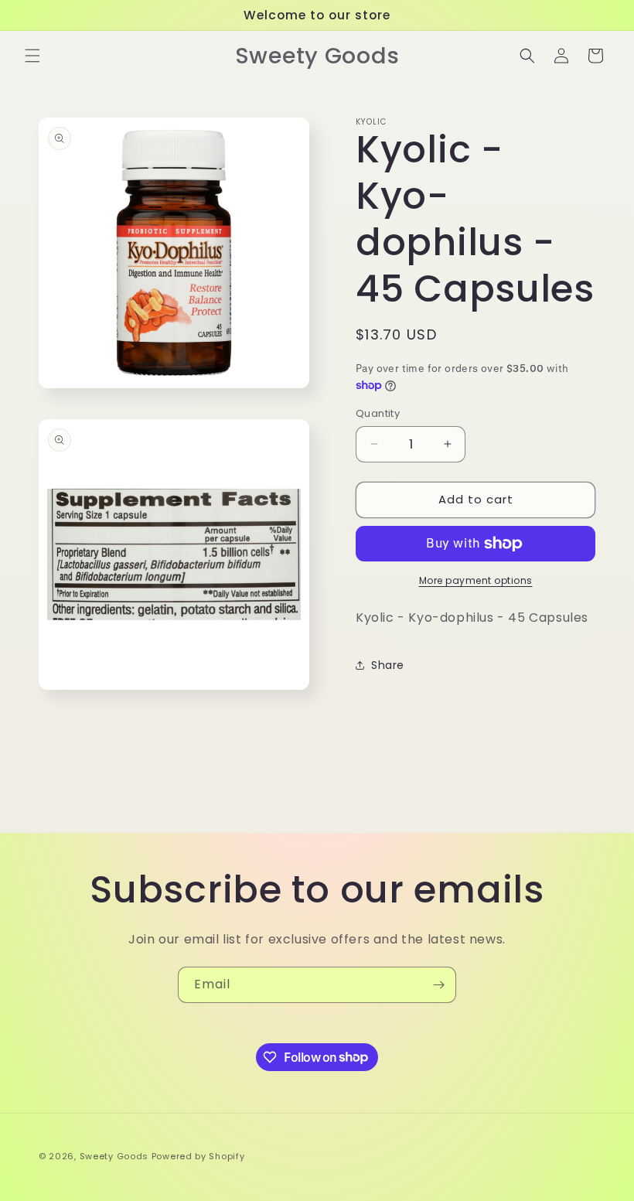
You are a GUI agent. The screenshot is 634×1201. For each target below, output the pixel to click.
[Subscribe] (438, 985)
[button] (32, 56)
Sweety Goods (114, 1156)
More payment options (476, 580)
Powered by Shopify (198, 1156)
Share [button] (387, 665)
